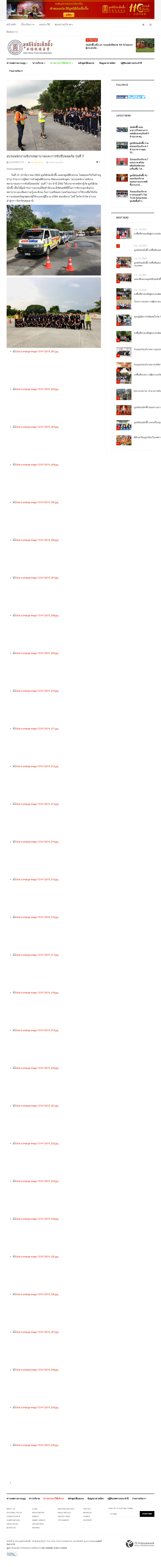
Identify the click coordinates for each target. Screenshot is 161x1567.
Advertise (11, 1527)
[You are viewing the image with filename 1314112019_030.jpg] (57, 1462)
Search (35, 1516)
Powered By (140, 1544)
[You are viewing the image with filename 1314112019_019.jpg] (57, 1047)
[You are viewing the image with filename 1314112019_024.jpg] (57, 1236)
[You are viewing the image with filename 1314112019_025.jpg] (57, 1274)
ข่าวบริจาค (38, 63)
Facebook (87, 1512)
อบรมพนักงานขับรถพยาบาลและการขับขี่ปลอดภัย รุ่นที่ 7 (45, 156)
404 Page (36, 1527)
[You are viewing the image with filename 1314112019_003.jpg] (57, 444)
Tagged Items (64, 1516)
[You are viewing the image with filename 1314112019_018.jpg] (57, 1010)
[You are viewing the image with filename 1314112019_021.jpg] (57, 1123)
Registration (38, 1512)
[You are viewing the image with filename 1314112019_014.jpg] (57, 859)
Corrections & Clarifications (13, 1518)
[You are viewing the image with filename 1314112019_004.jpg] (57, 482)
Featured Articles (66, 1509)
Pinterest (87, 1520)
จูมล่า (9, 1548)
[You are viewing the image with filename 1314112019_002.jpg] (57, 406)
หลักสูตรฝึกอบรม (86, 63)
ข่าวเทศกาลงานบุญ (16, 63)
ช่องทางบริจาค (63, 24)
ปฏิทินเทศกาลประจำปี (131, 63)
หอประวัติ (44, 24)
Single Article (64, 1512)
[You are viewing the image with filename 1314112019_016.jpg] (57, 934)
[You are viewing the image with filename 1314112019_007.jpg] (57, 595)
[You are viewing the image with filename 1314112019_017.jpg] (57, 972)
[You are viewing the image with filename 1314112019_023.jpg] (57, 1198)
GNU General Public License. (54, 1548)
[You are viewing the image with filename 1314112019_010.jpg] (57, 708)
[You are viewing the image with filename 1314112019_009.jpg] (57, 670)
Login (34, 1509)
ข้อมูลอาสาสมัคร (107, 63)
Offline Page (38, 1524)
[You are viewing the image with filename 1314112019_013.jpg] (57, 821)
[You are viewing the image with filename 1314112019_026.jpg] (57, 1311)
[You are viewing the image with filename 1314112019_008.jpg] (57, 633)
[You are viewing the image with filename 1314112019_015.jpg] (57, 896)
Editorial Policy (14, 1512)
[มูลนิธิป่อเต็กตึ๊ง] (30, 47)
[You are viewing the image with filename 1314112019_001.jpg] (57, 369)
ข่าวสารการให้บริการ (61, 63)
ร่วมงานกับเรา (16, 71)
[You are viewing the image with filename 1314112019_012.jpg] (57, 783)
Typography (63, 1520)
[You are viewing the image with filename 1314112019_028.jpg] (57, 1387)
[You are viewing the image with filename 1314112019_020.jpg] (57, 1085)
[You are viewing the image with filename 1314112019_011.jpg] (57, 746)
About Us (11, 1509)
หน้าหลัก (11, 24)
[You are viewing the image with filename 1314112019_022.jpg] (57, 1160)
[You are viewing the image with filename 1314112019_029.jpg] (57, 1424)
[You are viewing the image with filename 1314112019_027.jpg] (57, 1349)
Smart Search (38, 1520)
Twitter (86, 1509)
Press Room (12, 1524)
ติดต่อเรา (11, 32)
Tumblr (86, 1516)
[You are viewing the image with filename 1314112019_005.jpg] (57, 519)
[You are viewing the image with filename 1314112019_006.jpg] (57, 557)
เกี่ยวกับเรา (27, 24)
